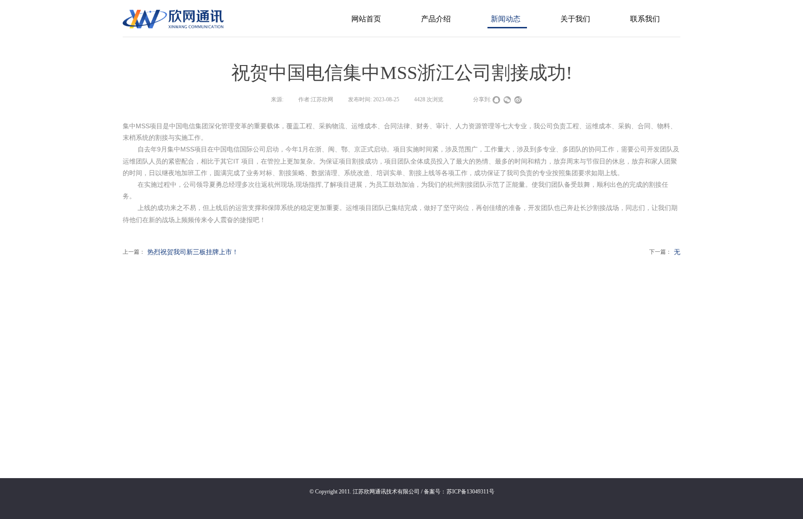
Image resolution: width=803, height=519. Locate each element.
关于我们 (575, 19)
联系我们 (645, 19)
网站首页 (366, 19)
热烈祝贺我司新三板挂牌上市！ (180, 252)
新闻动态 (505, 19)
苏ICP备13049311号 (470, 491)
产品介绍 (436, 19)
